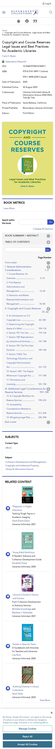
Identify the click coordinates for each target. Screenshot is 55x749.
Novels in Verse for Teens (24, 644)
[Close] (52, 713)
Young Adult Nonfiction (24, 552)
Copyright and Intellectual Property (22, 465)
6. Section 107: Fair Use (17, 333)
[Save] (19, 21)
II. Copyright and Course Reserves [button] (27, 308)
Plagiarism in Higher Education (22, 508)
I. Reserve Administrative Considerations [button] (27, 268)
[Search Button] (50, 12)
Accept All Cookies (28, 744)
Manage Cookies (27, 728)
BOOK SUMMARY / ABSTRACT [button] (22, 235)
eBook (9, 447)
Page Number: (45, 257)
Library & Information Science (19, 469)
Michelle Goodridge (21, 609)
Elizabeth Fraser (19, 563)
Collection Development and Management (26, 462)
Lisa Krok (16, 655)
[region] (27, 729)
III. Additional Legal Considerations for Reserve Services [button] (27, 390)
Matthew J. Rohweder (22, 612)
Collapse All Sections (43, 229)
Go (50, 222)
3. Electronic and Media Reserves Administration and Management (19, 299)
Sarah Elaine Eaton (21, 520)
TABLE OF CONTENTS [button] (17, 241)
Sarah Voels (17, 693)
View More (45, 700)
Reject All (28, 736)
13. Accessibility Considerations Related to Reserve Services (18, 408)
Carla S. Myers (9, 56)
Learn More (9, 208)
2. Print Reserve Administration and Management (15, 286)
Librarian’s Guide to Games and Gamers (25, 596)
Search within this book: (8, 221)
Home (4, 30)
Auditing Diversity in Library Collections (26, 688)
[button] (27, 21)
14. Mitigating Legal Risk (18, 417)
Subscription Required (15, 61)
